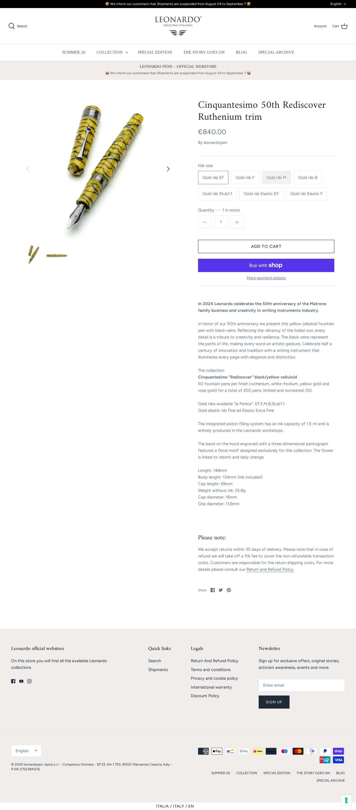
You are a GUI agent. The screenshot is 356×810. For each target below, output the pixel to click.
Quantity (219, 210)
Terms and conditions (211, 669)
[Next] (168, 169)
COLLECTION (110, 52)
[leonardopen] (178, 26)
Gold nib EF (213, 177)
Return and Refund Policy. (270, 569)
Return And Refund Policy (214, 660)
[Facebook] (13, 681)
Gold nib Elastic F (306, 193)
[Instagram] (29, 681)
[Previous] (28, 169)
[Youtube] (21, 681)
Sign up (274, 702)
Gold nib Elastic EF (261, 193)
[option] (98, 168)
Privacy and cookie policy (214, 678)
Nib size (205, 165)
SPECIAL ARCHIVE (276, 52)
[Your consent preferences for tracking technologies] (346, 800)
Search (154, 660)
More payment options (266, 278)
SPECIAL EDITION (155, 52)
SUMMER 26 (73, 52)
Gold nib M (276, 177)
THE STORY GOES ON (204, 52)
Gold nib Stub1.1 (217, 193)
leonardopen (215, 142)
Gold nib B (307, 177)
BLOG (241, 52)
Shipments (158, 669)
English (336, 4)
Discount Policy (205, 695)
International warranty (211, 687)
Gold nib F (245, 177)
